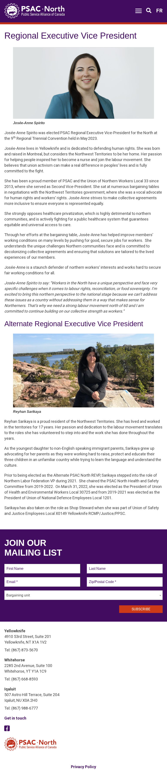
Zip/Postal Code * (101, 579)
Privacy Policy (83, 766)
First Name (14, 566)
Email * (11, 579)
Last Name (96, 566)
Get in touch (15, 718)
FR (159, 11)
